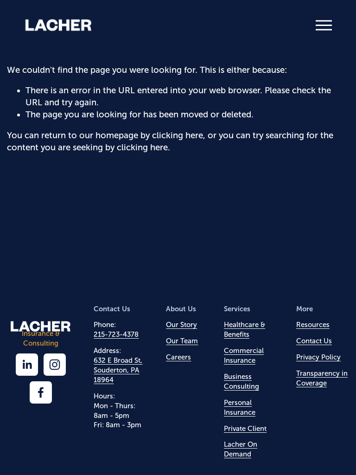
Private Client (245, 428)
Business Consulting (241, 381)
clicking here (177, 135)
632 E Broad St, (118, 360)
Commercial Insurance (244, 355)
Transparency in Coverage (322, 378)
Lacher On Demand (240, 449)
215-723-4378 (116, 334)
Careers (178, 357)
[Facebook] (41, 392)
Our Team (182, 341)
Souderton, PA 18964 (116, 375)
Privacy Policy (318, 357)
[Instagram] (55, 364)
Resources (313, 324)
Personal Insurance (239, 407)
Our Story (181, 324)
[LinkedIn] (27, 364)
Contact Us (314, 341)
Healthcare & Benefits (244, 329)
